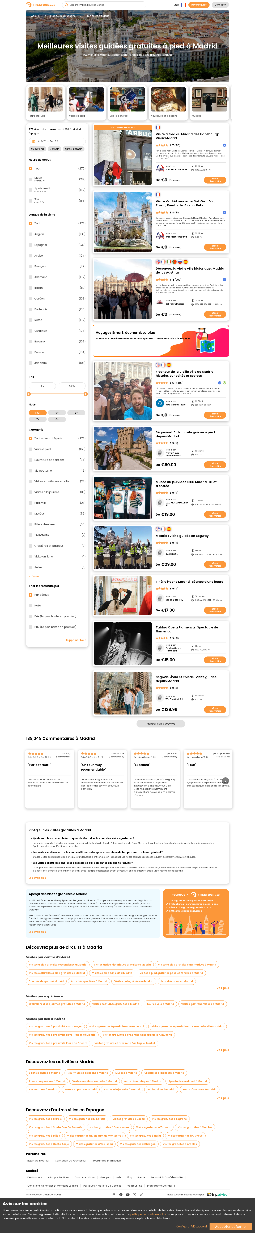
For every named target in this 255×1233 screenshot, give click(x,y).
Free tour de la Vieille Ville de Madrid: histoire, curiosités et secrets (185, 374)
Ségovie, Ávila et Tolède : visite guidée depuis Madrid (186, 679)
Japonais (60, 363)
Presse (141, 1177)
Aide (118, 1177)
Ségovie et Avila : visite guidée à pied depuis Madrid (185, 434)
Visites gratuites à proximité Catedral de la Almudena (137, 1035)
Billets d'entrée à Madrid (44, 1073)
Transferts (60, 535)
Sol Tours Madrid (174, 304)
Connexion (220, 4)
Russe (60, 320)
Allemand (60, 277)
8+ (76, 412)
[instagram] (114, 1194)
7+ (37, 419)
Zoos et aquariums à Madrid (47, 1081)
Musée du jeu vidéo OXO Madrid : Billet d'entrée (186, 484)
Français (60, 266)
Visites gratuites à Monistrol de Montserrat (95, 1135)
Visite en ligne (60, 556)
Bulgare (60, 341)
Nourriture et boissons (60, 460)
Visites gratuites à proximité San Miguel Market (125, 1043)
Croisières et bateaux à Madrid (164, 1073)
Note (37, 605)
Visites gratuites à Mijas (44, 1135)
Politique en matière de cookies (102, 1185)
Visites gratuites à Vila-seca (94, 1144)
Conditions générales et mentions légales (52, 1185)
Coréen (60, 298)
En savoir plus (37, 878)
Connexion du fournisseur (70, 1160)
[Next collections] (226, 99)
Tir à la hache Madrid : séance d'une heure (189, 582)
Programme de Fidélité (161, 1185)
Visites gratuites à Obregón (138, 1144)
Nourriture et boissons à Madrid (87, 1073)
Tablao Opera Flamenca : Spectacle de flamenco (187, 629)
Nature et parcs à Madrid (81, 1089)
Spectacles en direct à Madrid (187, 1081)
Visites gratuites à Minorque (87, 1119)
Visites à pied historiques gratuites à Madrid (122, 964)
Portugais (60, 309)
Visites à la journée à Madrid (122, 1089)
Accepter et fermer (231, 1226)
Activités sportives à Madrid (89, 981)
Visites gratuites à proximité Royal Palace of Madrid (62, 1035)
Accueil (35, 16)
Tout (38, 412)
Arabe (60, 255)
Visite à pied (60, 449)
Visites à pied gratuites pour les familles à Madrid (171, 973)
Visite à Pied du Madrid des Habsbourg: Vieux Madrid (187, 136)
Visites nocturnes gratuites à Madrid (115, 1004)
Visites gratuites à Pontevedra (109, 1127)
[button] (45, 102)
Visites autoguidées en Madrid (133, 981)
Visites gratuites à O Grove (185, 1135)
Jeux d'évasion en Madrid (177, 981)
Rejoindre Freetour (38, 1160)
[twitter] (135, 1194)
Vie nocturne (60, 470)
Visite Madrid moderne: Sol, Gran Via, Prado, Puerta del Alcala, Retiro (185, 203)
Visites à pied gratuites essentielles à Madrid (58, 964)
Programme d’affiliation (106, 1160)
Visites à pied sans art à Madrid (112, 973)
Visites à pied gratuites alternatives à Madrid (187, 964)
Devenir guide (199, 4)
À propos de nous (58, 1177)
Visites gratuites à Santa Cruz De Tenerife (55, 1127)
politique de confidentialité (148, 1214)
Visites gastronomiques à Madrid (202, 1004)
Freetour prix (134, 1185)
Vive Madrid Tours (175, 405)
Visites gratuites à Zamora (153, 1127)
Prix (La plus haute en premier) (55, 616)
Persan (60, 352)
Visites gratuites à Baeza (129, 1119)
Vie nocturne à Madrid (43, 1089)
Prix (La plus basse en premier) (55, 627)
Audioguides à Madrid (161, 1089)
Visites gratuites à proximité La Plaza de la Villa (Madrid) (187, 1026)
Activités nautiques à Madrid (142, 1081)
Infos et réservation (215, 180)
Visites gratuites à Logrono (169, 1119)
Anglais (60, 234)
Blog (129, 1177)
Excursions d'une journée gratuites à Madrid (57, 1004)
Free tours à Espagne (63, 16)
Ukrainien (60, 331)
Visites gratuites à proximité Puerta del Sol (116, 1026)
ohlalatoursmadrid (176, 169)
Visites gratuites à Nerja (145, 1135)
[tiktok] (142, 1194)
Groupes (105, 1177)
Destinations (34, 1177)
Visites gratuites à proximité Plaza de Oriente (58, 1043)
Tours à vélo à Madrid (160, 1004)
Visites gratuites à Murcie (45, 1119)
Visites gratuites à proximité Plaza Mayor (55, 1026)
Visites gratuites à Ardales (180, 1144)
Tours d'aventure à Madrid (199, 1089)
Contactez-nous (85, 1177)
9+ (57, 412)
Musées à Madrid (126, 1073)
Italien (60, 288)
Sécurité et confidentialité (167, 1177)
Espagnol (60, 245)
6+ (57, 419)
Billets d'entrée (60, 524)
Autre (60, 567)
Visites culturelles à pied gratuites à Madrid (57, 973)
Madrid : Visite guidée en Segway (182, 536)
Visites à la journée (60, 492)
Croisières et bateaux (60, 546)
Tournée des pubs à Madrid (46, 981)
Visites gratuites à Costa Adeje (49, 1144)
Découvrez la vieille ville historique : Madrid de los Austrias (190, 270)
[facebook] (121, 1194)
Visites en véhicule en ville (60, 481)
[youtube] (128, 1194)
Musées (60, 513)
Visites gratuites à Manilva (195, 1127)
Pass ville (60, 503)
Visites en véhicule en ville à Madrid (94, 1081)
